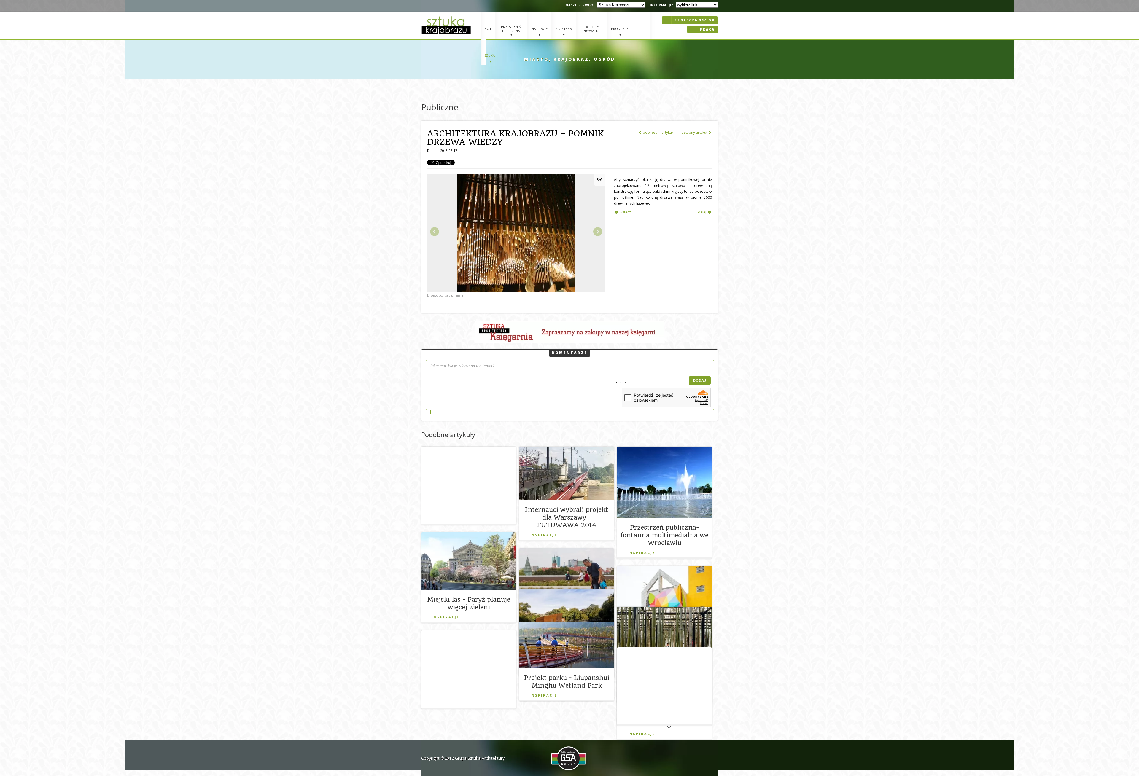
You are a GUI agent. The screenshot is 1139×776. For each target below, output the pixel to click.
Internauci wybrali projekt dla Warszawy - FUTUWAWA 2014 (566, 517)
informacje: (661, 5)
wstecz (623, 212)
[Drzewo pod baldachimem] (516, 291)
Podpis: (621, 382)
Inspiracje (543, 535)
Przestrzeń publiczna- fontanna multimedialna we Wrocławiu (664, 535)
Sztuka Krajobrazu (447, 25)
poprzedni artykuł (656, 132)
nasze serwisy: (580, 5)
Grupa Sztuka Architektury (480, 758)
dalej (704, 212)
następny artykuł (695, 132)
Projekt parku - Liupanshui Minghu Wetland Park (566, 681)
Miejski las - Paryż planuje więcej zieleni (468, 603)
